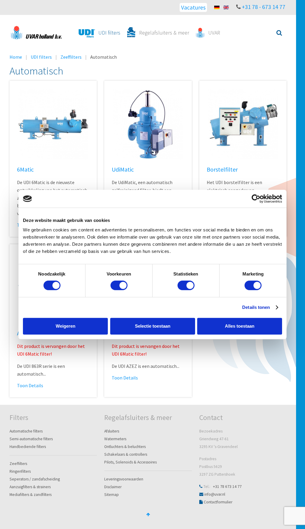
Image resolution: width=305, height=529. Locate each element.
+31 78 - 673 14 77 (263, 6)
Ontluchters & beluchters (125, 446)
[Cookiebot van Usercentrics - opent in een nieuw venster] (256, 198)
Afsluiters (111, 431)
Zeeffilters (71, 57)
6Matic (25, 169)
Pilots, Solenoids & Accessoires (130, 462)
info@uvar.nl (214, 494)
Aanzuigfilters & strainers (30, 486)
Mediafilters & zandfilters (31, 494)
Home (16, 57)
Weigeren (65, 326)
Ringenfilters (20, 471)
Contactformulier (218, 502)
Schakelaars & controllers (125, 454)
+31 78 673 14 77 (227, 486)
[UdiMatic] (148, 124)
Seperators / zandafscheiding (35, 479)
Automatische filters (26, 431)
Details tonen (256, 307)
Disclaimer (113, 486)
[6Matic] (53, 124)
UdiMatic (123, 169)
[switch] (119, 285)
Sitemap (111, 494)
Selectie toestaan (152, 326)
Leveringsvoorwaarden (123, 479)
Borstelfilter (222, 169)
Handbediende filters (28, 446)
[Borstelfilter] (243, 124)
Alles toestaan (239, 326)
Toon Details (30, 385)
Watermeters (115, 438)
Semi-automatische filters (31, 438)
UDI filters (41, 57)
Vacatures (193, 7)
